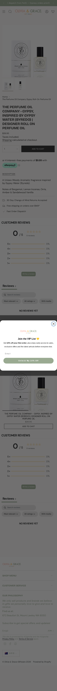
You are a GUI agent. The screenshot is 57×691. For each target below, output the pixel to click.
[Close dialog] (53, 324)
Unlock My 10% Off (28, 361)
